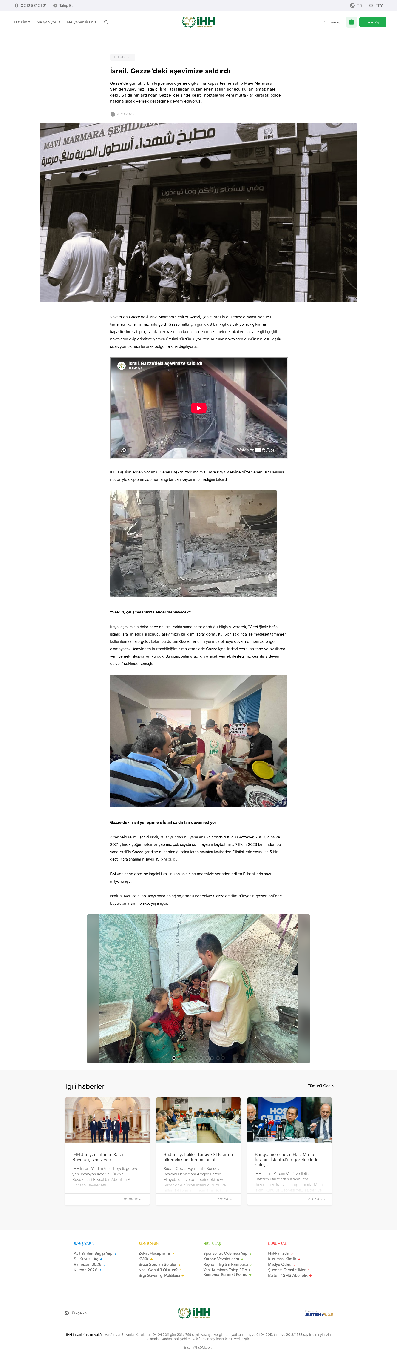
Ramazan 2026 (88, 1264)
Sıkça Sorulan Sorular (157, 1264)
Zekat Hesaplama (154, 1253)
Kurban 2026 (85, 1270)
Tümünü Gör (319, 1085)
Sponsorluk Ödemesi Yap (225, 1253)
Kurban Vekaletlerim (221, 1259)
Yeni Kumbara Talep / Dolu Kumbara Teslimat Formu (226, 1272)
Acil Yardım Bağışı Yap (93, 1253)
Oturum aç (332, 22)
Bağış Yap (372, 22)
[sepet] (351, 22)
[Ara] (106, 22)
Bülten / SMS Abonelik (288, 1275)
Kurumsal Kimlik (282, 1259)
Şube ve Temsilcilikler (287, 1270)
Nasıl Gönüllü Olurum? (158, 1270)
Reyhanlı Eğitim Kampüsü (225, 1264)
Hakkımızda (278, 1253)
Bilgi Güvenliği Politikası (159, 1275)
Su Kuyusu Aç (86, 1259)
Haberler (125, 57)
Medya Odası (280, 1264)
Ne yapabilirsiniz (81, 22)
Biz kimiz (22, 22)
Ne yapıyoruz (49, 22)
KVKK (144, 1259)
